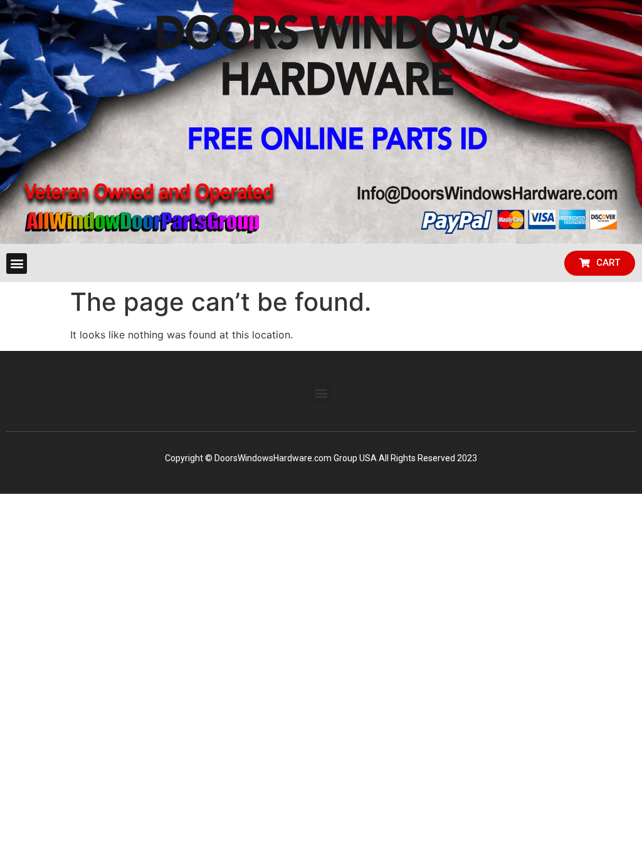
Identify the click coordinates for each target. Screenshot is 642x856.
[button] (16, 263)
